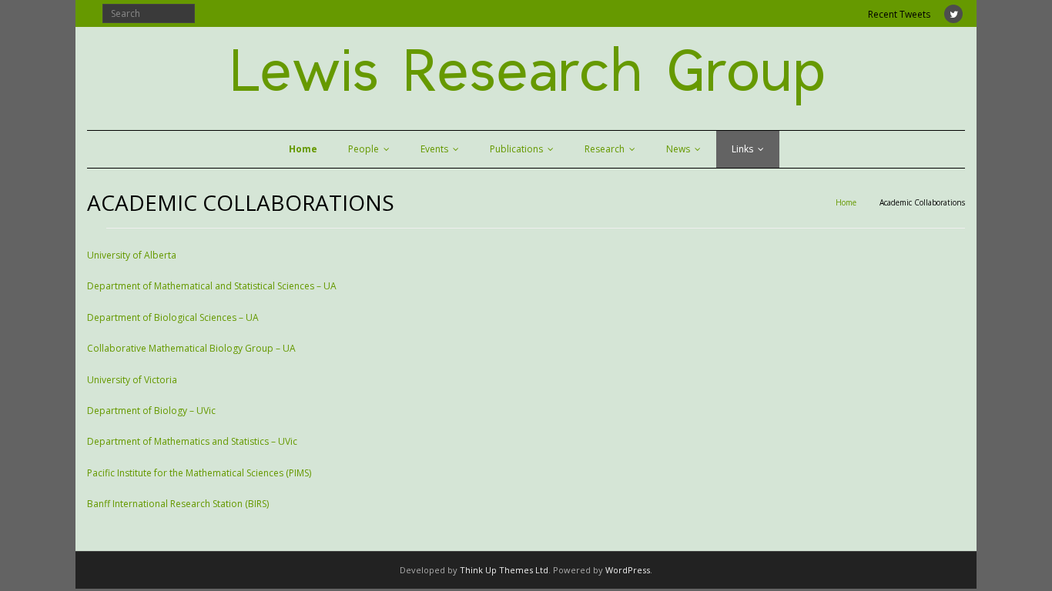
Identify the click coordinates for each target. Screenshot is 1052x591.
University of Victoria (132, 379)
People (363, 148)
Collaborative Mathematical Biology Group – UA (191, 348)
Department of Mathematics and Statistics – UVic (192, 441)
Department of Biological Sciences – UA (173, 317)
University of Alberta (131, 255)
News (678, 148)
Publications (516, 148)
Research (605, 148)
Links (742, 148)
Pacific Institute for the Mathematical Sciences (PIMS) (199, 472)
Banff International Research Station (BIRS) (178, 503)
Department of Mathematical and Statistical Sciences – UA (212, 285)
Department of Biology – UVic (151, 410)
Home (846, 202)
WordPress (627, 570)
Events (434, 148)
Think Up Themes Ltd (504, 570)
